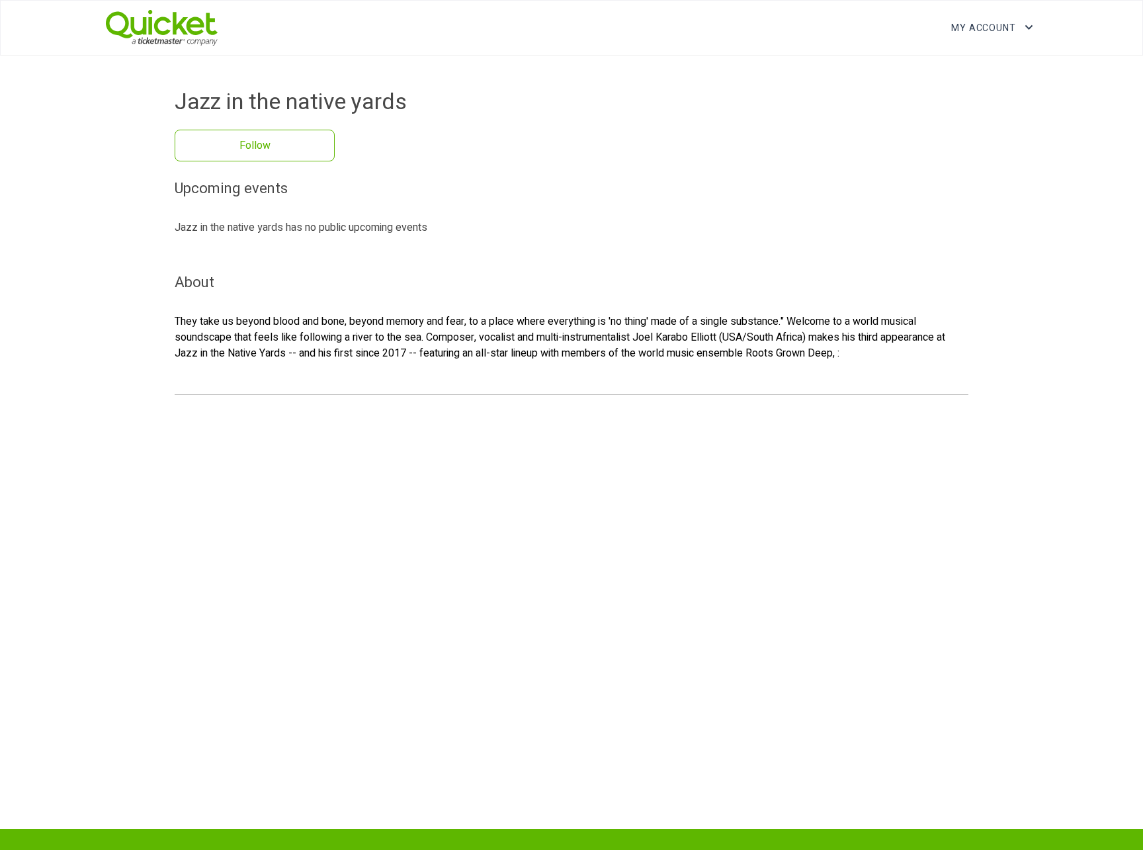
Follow (255, 145)
